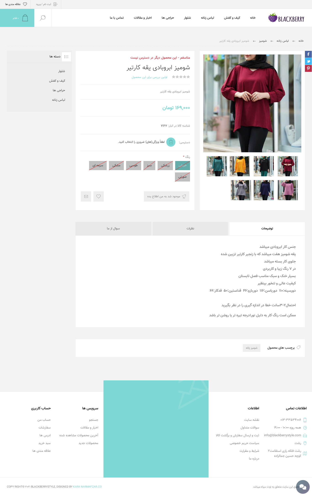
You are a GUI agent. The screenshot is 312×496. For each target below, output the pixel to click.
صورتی (182, 176)
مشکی (116, 165)
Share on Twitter (308, 61)
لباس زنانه (58, 100)
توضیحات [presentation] (267, 228)
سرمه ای (98, 165)
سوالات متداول (250, 427)
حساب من (44, 420)
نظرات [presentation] (190, 228)
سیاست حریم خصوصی (244, 443)
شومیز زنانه (251, 348)
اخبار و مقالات (89, 427)
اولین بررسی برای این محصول (149, 77)
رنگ (187, 157)
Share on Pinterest (308, 68)
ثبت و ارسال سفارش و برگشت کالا (237, 435)
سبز (149, 165)
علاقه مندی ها (41, 451)
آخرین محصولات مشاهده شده (78, 435)
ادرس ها (45, 435)
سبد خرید (44, 443)
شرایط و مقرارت (249, 451)
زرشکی (165, 165)
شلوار (61, 71)
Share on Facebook (308, 54)
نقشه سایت (251, 420)
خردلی (183, 165)
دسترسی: (184, 142)
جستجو (93, 420)
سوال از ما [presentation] (113, 228)
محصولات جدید (88, 443)
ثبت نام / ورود (43, 4)
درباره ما (254, 458)
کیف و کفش (57, 80)
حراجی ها (59, 90)
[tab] (267, 229)
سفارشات (45, 427)
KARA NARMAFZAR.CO (87, 487)
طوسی (134, 165)
